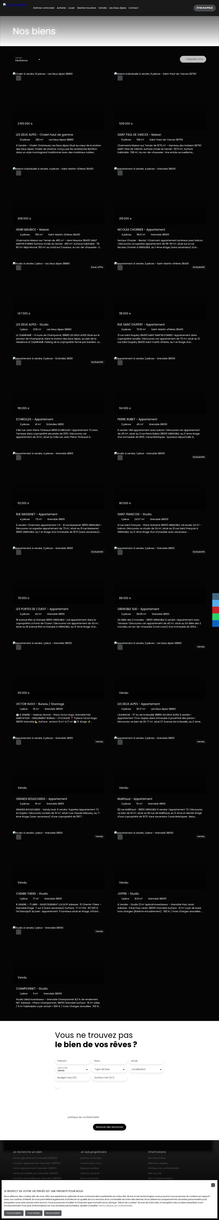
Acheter (61, 7)
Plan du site (154, 1173)
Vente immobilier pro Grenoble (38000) (35, 1173)
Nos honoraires (157, 1158)
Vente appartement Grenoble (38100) (35, 1168)
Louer (71, 7)
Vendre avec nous (91, 1163)
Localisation (139, 1069)
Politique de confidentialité (163, 1168)
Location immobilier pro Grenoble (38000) (37, 1178)
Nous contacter (89, 1178)
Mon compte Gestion (160, 1178)
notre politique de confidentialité (115, 1205)
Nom (97, 1060)
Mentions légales (158, 1163)
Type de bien (102, 1069)
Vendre (102, 7)
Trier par (18, 58)
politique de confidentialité (83, 1117)
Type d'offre (62, 1068)
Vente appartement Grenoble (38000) (35, 1158)
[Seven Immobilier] (14, 8)
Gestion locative (86, 7)
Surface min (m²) (104, 1077)
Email (134, 1060)
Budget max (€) (67, 1077)
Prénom (62, 1060)
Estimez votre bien (44, 7)
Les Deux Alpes (117, 7)
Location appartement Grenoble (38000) (37, 1163)
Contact (133, 7)
